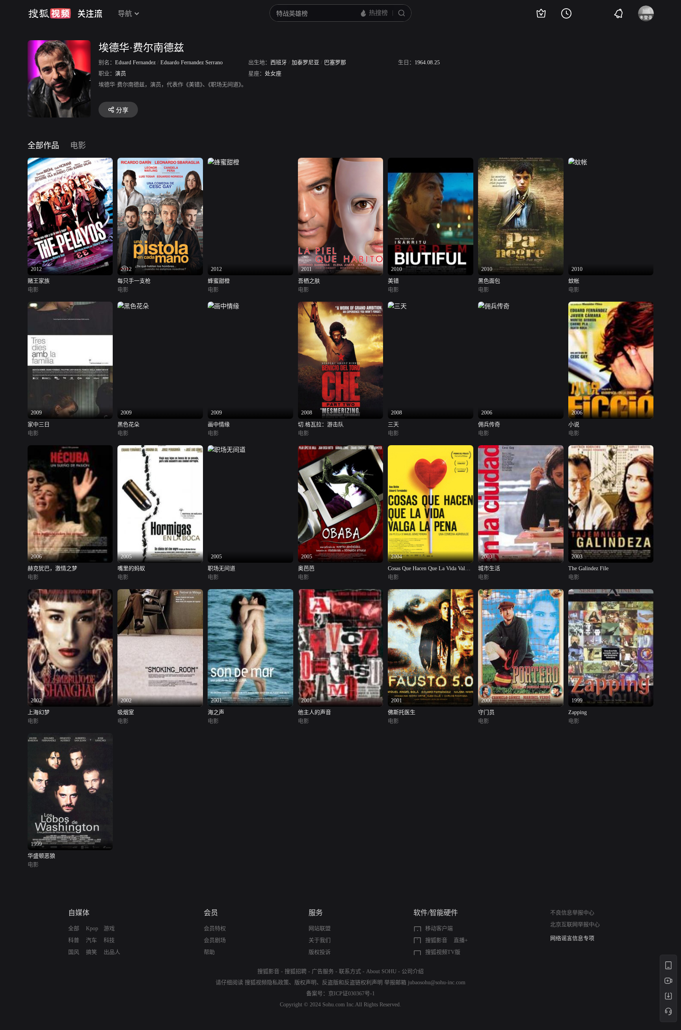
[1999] (611, 593)
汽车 (91, 940)
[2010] (430, 162)
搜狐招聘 (296, 971)
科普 (73, 940)
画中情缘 (219, 424)
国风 (73, 952)
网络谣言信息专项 (572, 938)
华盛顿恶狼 (41, 856)
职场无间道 (221, 568)
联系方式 (350, 971)
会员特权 (215, 928)
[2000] (521, 593)
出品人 (112, 952)
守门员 (486, 712)
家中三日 (39, 424)
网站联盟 (320, 928)
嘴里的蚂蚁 (131, 568)
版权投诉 (320, 952)
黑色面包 (489, 281)
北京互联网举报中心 (575, 924)
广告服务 (323, 971)
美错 (393, 281)
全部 (73, 928)
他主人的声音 (314, 712)
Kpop (92, 928)
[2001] (250, 593)
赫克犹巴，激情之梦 (52, 568)
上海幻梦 (39, 712)
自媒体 (78, 913)
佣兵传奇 (489, 424)
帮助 (209, 952)
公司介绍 (413, 971)
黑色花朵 (128, 424)
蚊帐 (573, 281)
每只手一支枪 (134, 281)
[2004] (430, 449)
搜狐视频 (50, 13)
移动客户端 (439, 928)
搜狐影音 (436, 940)
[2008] (340, 306)
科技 (109, 940)
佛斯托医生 (401, 712)
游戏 (109, 928)
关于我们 (320, 940)
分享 (122, 110)
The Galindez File (588, 568)
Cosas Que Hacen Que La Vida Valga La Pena (429, 569)
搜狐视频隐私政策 (267, 982)
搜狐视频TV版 (442, 952)
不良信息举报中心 (572, 913)
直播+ (461, 940)
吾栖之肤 (309, 281)
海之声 (216, 712)
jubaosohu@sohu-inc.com (436, 982)
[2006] (494, 306)
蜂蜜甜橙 (219, 281)
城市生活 (489, 568)
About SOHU (381, 971)
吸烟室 (125, 712)
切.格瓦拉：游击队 (321, 424)
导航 (125, 13)
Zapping (577, 712)
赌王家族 (39, 281)
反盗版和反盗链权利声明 (352, 982)
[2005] (160, 449)
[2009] (70, 306)
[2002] (70, 593)
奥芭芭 (306, 568)
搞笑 (91, 952)
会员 (211, 913)
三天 (393, 424)
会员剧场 (215, 940)
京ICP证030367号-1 (351, 993)
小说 (573, 424)
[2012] (70, 162)
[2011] (340, 162)
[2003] (521, 449)
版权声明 (305, 982)
